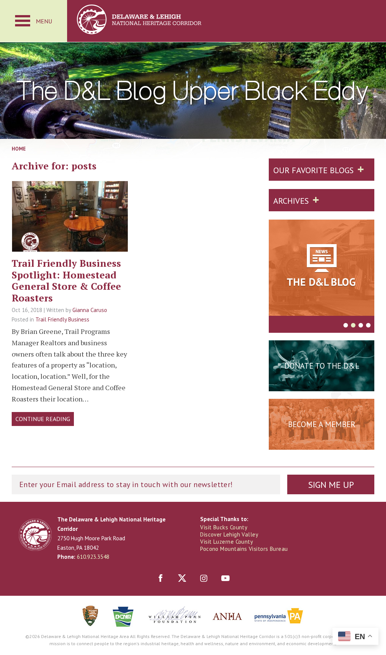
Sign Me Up (331, 484)
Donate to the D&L (321, 366)
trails (70, 240)
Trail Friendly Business (62, 319)
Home (19, 148)
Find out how (322, 443)
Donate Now (322, 384)
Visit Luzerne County (226, 541)
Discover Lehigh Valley (229, 534)
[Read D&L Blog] (321, 269)
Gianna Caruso (89, 310)
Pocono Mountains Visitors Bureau (244, 548)
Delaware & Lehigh (35, 535)
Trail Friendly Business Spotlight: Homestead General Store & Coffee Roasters (66, 280)
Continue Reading (42, 419)
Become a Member (321, 424)
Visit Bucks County (223, 527)
